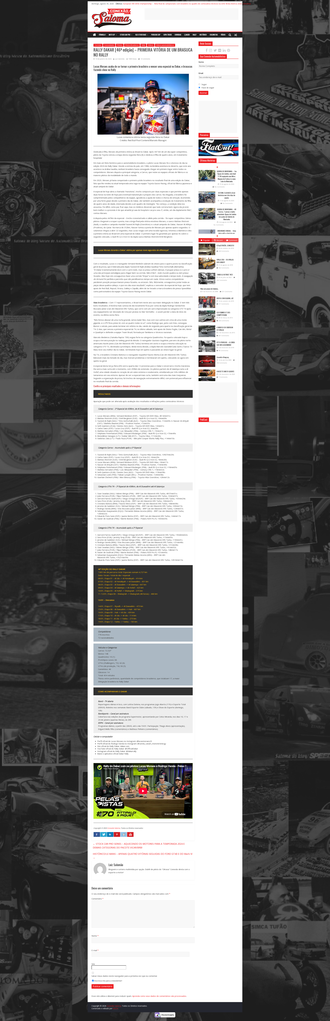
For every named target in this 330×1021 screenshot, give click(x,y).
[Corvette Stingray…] (208, 355)
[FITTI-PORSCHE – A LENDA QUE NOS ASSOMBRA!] (208, 340)
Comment (233, 240)
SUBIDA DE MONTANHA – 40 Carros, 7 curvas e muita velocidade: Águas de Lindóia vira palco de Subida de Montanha (226, 176)
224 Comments (224, 251)
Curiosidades (109, 45)
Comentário (97, 898)
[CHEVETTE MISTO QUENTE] (208, 369)
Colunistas (214, 34)
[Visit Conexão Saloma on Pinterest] (228, 51)
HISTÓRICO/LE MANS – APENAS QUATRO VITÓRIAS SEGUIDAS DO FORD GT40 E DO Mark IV (142, 855)
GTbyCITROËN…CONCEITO (225, 245)
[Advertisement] (191, 14)
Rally (194, 34)
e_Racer (187, 34)
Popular (206, 240)
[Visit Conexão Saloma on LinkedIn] (224, 51)
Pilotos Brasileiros (132, 45)
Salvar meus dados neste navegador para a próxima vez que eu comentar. (125, 976)
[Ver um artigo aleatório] (235, 34)
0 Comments (145, 59)
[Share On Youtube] (130, 834)
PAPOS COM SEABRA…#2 (225, 298)
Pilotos (119, 45)
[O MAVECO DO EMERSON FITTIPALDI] (208, 325)
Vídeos (223, 34)
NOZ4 (115, 1008)
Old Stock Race (140, 34)
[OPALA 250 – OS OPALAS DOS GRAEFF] (208, 258)
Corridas (178, 34)
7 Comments (223, 377)
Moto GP (112, 34)
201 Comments (224, 336)
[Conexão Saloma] (94, 34)
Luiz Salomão (120, 59)
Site (93, 964)
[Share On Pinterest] (117, 834)
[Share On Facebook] (97, 834)
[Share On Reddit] (123, 834)
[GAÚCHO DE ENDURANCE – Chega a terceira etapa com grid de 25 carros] (207, 233)
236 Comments (224, 321)
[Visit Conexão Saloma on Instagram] (210, 51)
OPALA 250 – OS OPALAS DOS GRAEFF (225, 260)
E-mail (95, 950)
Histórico (203, 34)
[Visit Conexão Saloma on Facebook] (207, 51)
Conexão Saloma (113, 828)
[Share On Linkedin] (110, 834)
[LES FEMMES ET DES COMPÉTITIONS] (208, 310)
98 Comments (223, 350)
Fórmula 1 (102, 34)
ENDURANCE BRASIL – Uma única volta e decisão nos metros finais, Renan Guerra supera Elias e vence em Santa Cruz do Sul (226, 197)
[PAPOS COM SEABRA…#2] (208, 296)
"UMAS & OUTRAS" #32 (225, 274)
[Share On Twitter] (103, 834)
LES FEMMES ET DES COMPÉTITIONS (223, 313)
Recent (219, 240)
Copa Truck (167, 34)
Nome (95, 935)
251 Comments (227, 291)
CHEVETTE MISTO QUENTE (225, 371)
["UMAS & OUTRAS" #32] (208, 272)
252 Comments (222, 280)
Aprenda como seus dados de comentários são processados (159, 996)
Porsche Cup (155, 34)
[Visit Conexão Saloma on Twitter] (215, 51)
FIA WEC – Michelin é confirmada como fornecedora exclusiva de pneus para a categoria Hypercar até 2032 (168, 3)
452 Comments (224, 268)
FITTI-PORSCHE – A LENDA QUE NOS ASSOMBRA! (226, 343)
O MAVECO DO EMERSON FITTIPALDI (225, 328)
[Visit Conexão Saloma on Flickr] (219, 51)
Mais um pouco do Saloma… (209, 288)
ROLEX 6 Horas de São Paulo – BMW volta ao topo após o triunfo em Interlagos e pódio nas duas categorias (226, 218)
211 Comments (224, 304)
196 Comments (222, 363)
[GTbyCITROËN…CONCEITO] (208, 243)
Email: (201, 73)
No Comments (219, 187)
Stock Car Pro (125, 34)
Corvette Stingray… (223, 357)
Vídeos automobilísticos (165, 45)
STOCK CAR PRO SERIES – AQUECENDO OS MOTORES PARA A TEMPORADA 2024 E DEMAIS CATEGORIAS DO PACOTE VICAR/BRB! (139, 845)
